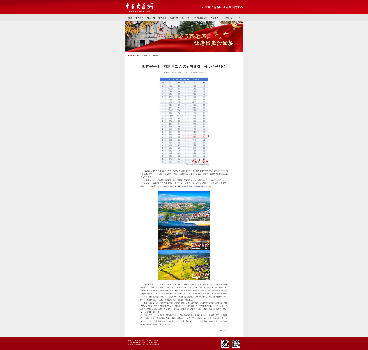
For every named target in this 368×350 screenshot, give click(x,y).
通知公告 (185, 18)
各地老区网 (215, 18)
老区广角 (151, 18)
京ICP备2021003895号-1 (151, 344)
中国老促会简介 (200, 18)
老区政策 (162, 18)
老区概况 (139, 18)
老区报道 (148, 56)
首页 (130, 18)
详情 (156, 56)
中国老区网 (201, 72)
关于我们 (228, 18)
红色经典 (174, 18)
